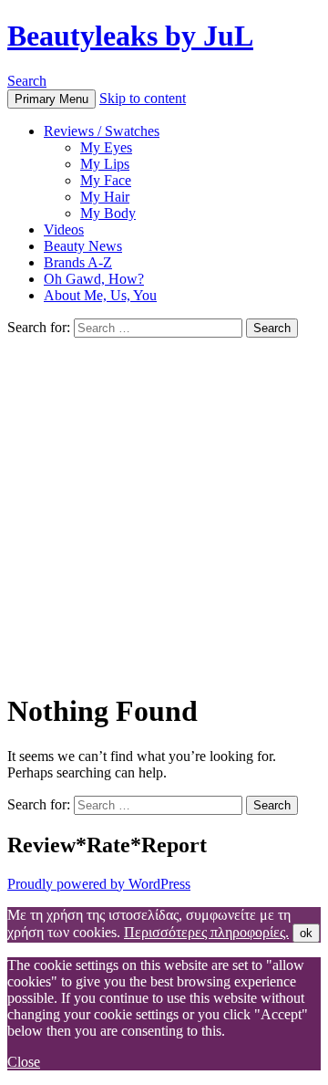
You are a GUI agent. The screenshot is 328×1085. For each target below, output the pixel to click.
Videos (64, 229)
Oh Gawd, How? (94, 279)
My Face (105, 180)
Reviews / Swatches (101, 131)
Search (26, 81)
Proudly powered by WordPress (98, 884)
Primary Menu (51, 99)
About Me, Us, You (100, 295)
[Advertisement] (164, 511)
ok (306, 933)
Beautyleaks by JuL (130, 35)
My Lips (104, 164)
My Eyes (106, 147)
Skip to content (142, 98)
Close (23, 1061)
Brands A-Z (78, 262)
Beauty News (83, 246)
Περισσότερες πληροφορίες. (206, 932)
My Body (108, 213)
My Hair (104, 196)
